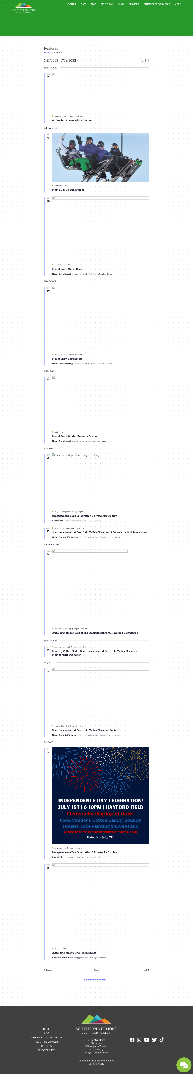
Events (71, 4)
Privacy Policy (46, 1050)
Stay (93, 4)
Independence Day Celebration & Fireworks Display (84, 515)
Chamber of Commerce (157, 4)
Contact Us (46, 1046)
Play (83, 4)
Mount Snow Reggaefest (67, 358)
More (178, 4)
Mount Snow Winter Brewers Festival (75, 436)
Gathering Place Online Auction (72, 120)
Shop (121, 4)
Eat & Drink (107, 4)
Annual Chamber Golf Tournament (74, 952)
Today (96, 970)
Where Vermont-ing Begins (46, 1037)
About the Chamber (46, 1042)
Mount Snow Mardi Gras (67, 269)
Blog (46, 1033)
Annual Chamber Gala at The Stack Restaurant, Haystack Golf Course (95, 632)
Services (134, 4)
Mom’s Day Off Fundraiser (68, 189)
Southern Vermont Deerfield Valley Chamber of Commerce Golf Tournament (100, 532)
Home (46, 1029)
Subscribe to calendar (95, 979)
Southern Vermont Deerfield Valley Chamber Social (84, 730)
